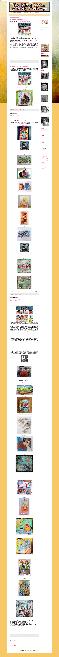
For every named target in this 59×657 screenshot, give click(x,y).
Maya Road (32, 43)
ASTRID (24, 578)
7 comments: (20, 109)
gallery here (26, 120)
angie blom (13, 110)
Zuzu (24, 454)
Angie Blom (24, 89)
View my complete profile (44, 137)
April (43, 163)
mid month (16, 110)
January (43, 167)
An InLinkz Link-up (12, 632)
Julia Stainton (24, 382)
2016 (42, 143)
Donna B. (43, 136)
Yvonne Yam (24, 435)
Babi (24, 226)
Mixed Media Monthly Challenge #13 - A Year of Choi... (45, 160)
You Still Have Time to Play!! (16, 19)
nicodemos (31, 650)
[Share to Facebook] (26, 109)
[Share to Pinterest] (27, 634)
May (43, 162)
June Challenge (28, 86)
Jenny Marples (24, 154)
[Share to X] (25, 109)
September (44, 149)
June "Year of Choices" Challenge (25, 21)
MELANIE (24, 536)
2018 (42, 141)
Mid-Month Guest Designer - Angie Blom (19, 66)
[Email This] (23, 109)
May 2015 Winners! (14, 115)
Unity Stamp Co (32, 87)
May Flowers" (22, 118)
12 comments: (20, 294)
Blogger (37, 650)
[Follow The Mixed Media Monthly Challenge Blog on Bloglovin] (44, 27)
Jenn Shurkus (24, 396)
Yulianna (24, 180)
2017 (42, 142)
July (43, 151)
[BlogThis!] (24, 109)
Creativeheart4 (24, 125)
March (24, 210)
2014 (42, 168)
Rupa (24, 167)
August (43, 150)
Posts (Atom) (15, 640)
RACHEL (24, 497)
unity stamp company (20, 110)
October (43, 148)
